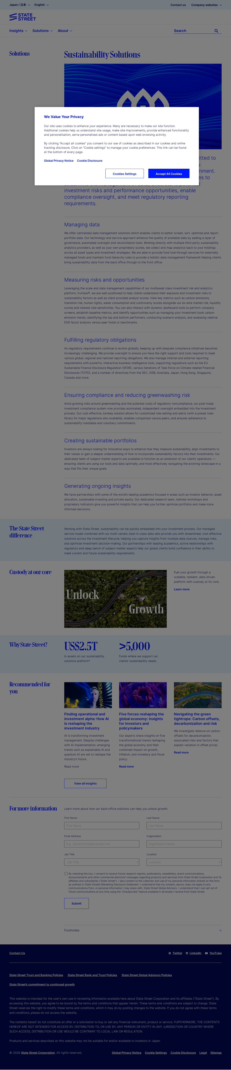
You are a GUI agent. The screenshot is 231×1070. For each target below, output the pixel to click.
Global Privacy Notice (58, 160)
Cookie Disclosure (89, 160)
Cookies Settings (124, 174)
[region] (117, 146)
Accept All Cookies (169, 174)
